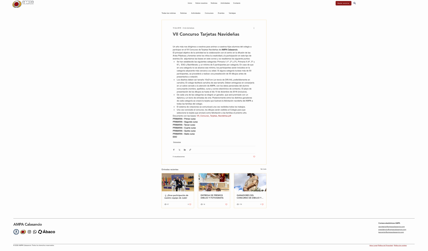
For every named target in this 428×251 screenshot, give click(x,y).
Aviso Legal (373, 245)
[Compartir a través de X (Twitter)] (179, 150)
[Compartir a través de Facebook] (174, 150)
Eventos (221, 13)
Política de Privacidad (385, 245)
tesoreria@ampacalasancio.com (391, 232)
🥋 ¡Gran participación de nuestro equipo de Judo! (176, 196)
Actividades (195, 13)
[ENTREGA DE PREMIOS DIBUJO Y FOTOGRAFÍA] (214, 182)
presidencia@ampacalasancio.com (392, 230)
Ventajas (232, 13)
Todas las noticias (169, 13)
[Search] (354, 3)
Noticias (183, 13)
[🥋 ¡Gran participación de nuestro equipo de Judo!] (178, 182)
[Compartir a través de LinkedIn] (185, 150)
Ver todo (263, 169)
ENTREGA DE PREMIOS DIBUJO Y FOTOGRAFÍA (212, 196)
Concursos (209, 13)
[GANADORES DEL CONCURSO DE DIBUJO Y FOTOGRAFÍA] (250, 182)
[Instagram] (29, 232)
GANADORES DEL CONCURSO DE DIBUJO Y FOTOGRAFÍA (249, 196)
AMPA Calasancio (28, 224)
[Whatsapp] (35, 232)
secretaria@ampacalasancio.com (391, 227)
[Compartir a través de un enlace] (190, 150)
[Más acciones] (254, 28)
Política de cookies (400, 245)
